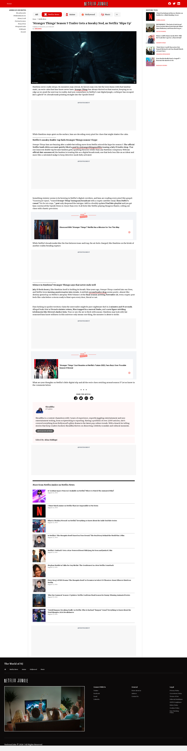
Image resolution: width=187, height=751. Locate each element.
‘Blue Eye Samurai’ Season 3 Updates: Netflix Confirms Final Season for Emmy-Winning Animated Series (89, 601)
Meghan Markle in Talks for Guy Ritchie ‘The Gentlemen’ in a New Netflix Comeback (81, 571)
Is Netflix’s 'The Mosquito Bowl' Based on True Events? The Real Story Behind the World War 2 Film (86, 542)
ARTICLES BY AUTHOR (44, 431)
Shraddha (38, 28)
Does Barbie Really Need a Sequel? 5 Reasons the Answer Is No (168, 59)
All (36, 14)
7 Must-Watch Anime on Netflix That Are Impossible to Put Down (73, 512)
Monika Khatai (160, 20)
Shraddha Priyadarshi (163, 54)
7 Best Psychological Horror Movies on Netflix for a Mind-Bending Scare (169, 14)
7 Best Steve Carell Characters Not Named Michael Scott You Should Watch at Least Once (169, 49)
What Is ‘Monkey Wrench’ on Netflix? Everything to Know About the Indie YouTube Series (82, 527)
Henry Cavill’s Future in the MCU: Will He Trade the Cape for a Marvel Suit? (169, 37)
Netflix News (42, 19)
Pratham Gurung (161, 65)
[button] (135, 82)
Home (9, 4)
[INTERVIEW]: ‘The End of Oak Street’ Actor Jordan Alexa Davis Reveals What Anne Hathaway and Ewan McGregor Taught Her (169, 26)
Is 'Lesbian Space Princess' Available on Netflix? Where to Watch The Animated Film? (81, 497)
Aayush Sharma (161, 31)
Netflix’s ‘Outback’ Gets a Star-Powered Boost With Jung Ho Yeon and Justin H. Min (80, 556)
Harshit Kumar (161, 43)
